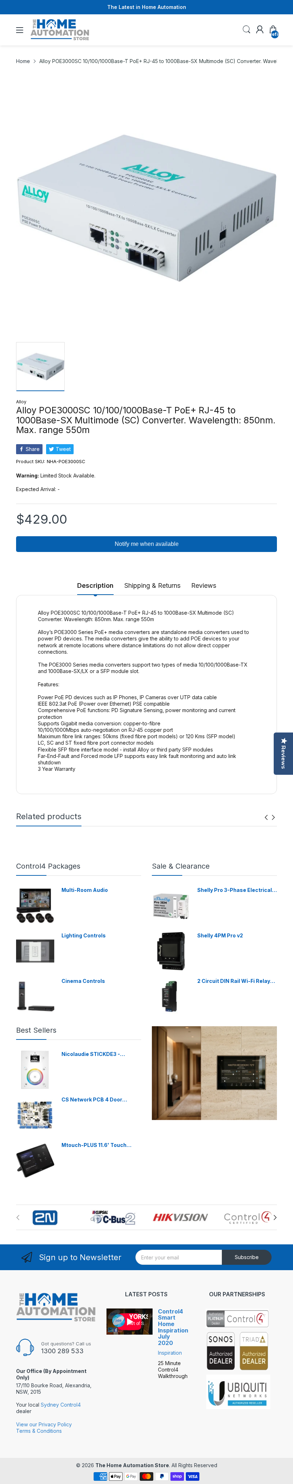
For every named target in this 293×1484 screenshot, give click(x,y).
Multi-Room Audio (84, 890)
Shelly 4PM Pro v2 (220, 935)
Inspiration (170, 1353)
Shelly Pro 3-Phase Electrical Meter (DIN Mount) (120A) (234, 890)
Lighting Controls (83, 935)
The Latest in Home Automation (146, 7)
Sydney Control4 (61, 1405)
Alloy (21, 401)
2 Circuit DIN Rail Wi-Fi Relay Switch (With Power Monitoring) (233, 981)
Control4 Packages (48, 866)
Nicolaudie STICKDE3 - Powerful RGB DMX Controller (99, 1054)
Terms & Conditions (39, 1431)
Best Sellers (36, 1030)
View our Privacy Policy (44, 1424)
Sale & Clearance (181, 866)
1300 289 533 (62, 1351)
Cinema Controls (83, 981)
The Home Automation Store (132, 1465)
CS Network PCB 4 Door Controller (91, 1099)
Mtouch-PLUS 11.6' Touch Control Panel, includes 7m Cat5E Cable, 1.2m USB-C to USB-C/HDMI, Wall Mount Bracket (97, 1145)
